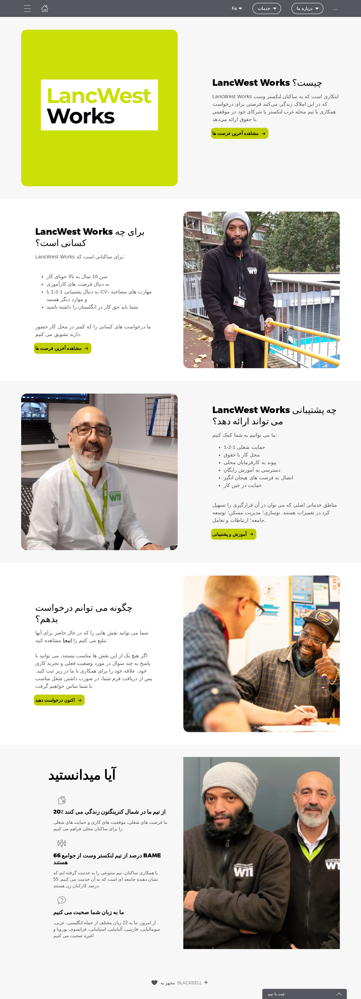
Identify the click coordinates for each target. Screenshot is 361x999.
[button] (180, 108)
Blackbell (189, 982)
